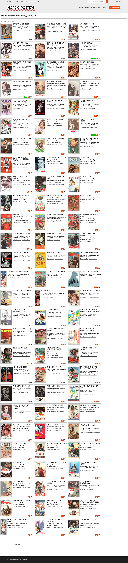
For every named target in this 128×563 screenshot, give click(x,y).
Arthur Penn (83, 527)
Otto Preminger (51, 338)
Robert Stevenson (51, 411)
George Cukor (84, 411)
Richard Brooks (51, 489)
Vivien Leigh (24, 70)
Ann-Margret (25, 506)
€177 (64, 39)
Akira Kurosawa (51, 184)
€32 (99, 58)
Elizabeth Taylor (92, 508)
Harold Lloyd (26, 30)
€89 (65, 401)
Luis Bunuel (16, 415)
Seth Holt (15, 468)
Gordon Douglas (51, 221)
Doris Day (22, 449)
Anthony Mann (45, 297)
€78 (31, 401)
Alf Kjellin (89, 89)
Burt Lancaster (60, 489)
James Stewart (93, 259)
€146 (98, 115)
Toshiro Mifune (60, 184)
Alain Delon (25, 318)
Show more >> (14, 21)
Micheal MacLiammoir (27, 167)
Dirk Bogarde (92, 222)
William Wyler (16, 89)
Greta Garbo (92, 49)
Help (104, 7)
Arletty (22, 108)
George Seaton (51, 373)
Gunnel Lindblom (60, 392)
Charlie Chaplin (51, 31)
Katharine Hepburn (60, 125)
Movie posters (96, 7)
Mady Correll (24, 127)
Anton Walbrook (25, 144)
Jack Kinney (83, 108)
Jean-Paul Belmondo (94, 432)
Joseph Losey (16, 392)
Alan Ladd (92, 163)
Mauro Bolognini (84, 297)
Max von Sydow (26, 260)
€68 (31, 154)
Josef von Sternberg (85, 30)
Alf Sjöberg (83, 89)
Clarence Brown (84, 49)
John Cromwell (51, 108)
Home (81, 7)
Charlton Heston (26, 222)
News (87, 7)
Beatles (91, 394)
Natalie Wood (59, 221)
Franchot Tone (60, 338)
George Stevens (84, 163)
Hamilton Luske (84, 318)
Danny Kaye (21, 278)
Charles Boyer (59, 51)
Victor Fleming (17, 70)
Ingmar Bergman (17, 184)
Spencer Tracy (93, 375)
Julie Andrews (60, 411)
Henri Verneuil (84, 432)
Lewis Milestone (85, 127)
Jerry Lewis (59, 506)
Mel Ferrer (57, 240)
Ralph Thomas (84, 222)
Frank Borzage (51, 51)
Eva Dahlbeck (26, 184)
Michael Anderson (51, 203)
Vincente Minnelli (51, 468)
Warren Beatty (91, 527)
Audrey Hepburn (58, 163)
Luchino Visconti (17, 318)
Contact (112, 1)
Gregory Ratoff (51, 70)
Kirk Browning (50, 240)
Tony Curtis (24, 335)
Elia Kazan (83, 146)
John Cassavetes (91, 241)
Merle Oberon (24, 89)
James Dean (90, 182)
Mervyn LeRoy (50, 144)
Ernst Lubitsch (84, 68)
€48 (99, 39)
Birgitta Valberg (94, 278)
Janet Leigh (90, 489)
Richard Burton (60, 468)
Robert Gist (83, 489)
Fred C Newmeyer (18, 30)
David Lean (16, 201)
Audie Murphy (19, 527)
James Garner (60, 278)
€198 (64, 192)
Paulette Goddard (26, 49)
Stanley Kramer (84, 375)
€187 (98, 96)
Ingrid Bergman (59, 70)
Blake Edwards (84, 449)
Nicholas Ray (84, 356)
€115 (30, 249)
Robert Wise (83, 470)
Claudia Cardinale (94, 297)
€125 (30, 192)
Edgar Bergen (91, 108)
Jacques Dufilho (91, 337)
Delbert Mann (16, 335)
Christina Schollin (26, 487)
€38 (65, 77)
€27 (31, 39)
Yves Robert (83, 337)
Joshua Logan (50, 316)
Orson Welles (16, 167)
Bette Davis (21, 468)
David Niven (60, 203)
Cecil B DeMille (17, 222)
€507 (98, 401)
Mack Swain (58, 31)
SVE (120, 1)
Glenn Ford (52, 297)
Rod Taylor (92, 318)
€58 (65, 154)
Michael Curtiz (50, 89)
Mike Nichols (83, 508)
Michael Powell (17, 144)
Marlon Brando (90, 146)
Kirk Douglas (58, 373)
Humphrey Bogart (59, 108)
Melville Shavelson (12, 278)
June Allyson (58, 144)
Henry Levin (50, 357)
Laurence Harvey (58, 357)
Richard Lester (84, 394)
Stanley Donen (18, 373)
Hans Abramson (17, 487)
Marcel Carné (16, 108)
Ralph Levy (16, 449)
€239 (64, 96)
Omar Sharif (56, 449)
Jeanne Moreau (24, 415)
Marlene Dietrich (95, 30)
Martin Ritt (83, 241)
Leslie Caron (58, 316)
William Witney (11, 527)
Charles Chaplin (50, 527)
